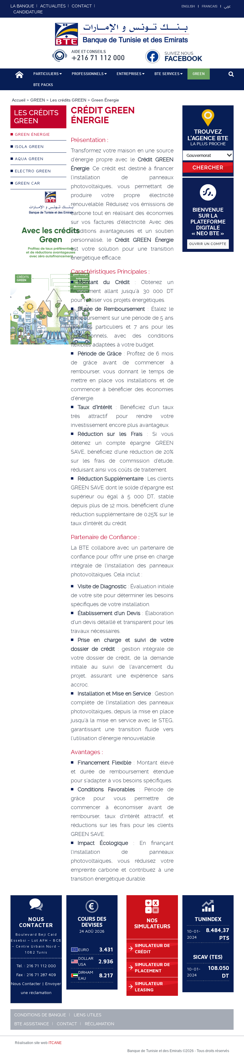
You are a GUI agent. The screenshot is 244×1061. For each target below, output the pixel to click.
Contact (67, 1023)
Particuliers (46, 73)
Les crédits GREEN (68, 100)
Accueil (18, 100)
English (188, 6)
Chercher (208, 167)
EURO (83, 949)
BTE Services (167, 73)
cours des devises (92, 922)
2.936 (105, 961)
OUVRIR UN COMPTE (207, 244)
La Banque (22, 6)
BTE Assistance (31, 1023)
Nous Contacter (26, 983)
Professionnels (88, 73)
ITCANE (55, 1043)
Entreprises (129, 73)
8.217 (106, 975)
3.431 (106, 949)
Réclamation (99, 1023)
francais (209, 6)
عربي (227, 6)
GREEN (37, 100)
